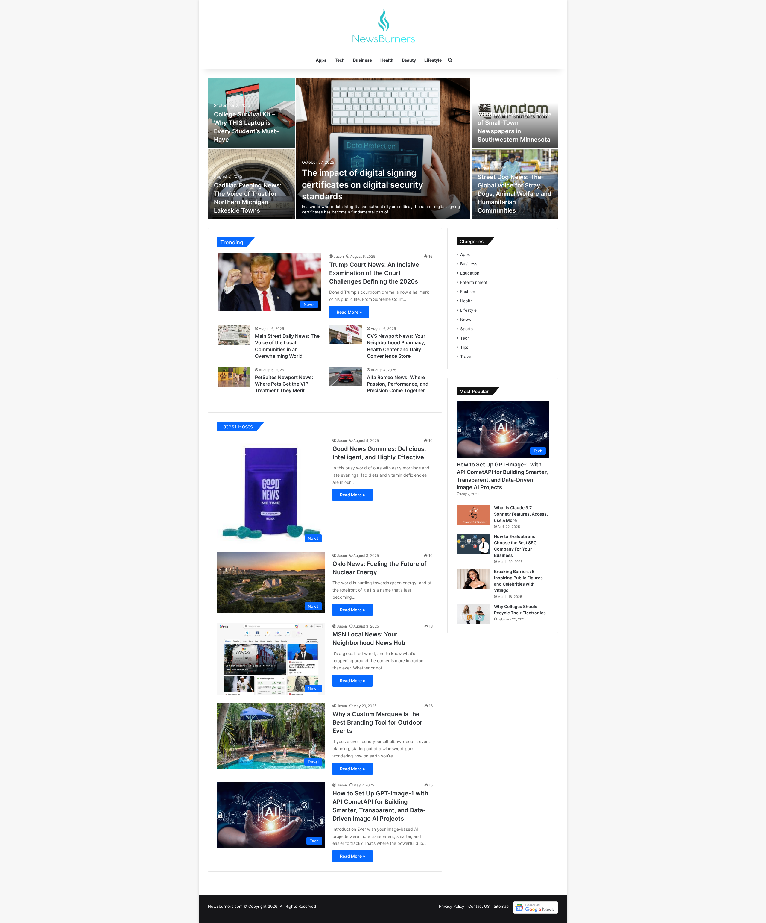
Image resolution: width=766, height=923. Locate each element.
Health (386, 60)
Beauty (409, 60)
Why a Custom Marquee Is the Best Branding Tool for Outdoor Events (377, 722)
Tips (464, 347)
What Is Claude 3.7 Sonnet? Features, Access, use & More (521, 514)
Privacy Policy (451, 906)
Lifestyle (433, 60)
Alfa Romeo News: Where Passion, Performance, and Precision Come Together (397, 384)
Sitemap (501, 906)
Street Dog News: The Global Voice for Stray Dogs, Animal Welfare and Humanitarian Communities (514, 193)
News (465, 319)
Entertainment (473, 282)
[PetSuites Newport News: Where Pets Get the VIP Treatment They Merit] (234, 377)
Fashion (467, 291)
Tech (340, 60)
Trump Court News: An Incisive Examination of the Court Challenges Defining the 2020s (374, 273)
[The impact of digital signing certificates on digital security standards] (383, 148)
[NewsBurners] (383, 25)
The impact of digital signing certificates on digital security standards (362, 184)
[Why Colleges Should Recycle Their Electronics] (473, 614)
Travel (466, 356)
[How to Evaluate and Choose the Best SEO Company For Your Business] (473, 544)
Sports (466, 328)
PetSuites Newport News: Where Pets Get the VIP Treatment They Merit (284, 384)
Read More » (349, 312)
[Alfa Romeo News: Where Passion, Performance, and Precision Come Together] (345, 376)
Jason (339, 256)
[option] (383, 148)
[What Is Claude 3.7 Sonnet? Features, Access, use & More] (473, 515)
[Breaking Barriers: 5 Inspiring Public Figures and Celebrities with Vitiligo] (473, 579)
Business (362, 60)
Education (469, 273)
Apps (321, 60)
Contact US (479, 906)
